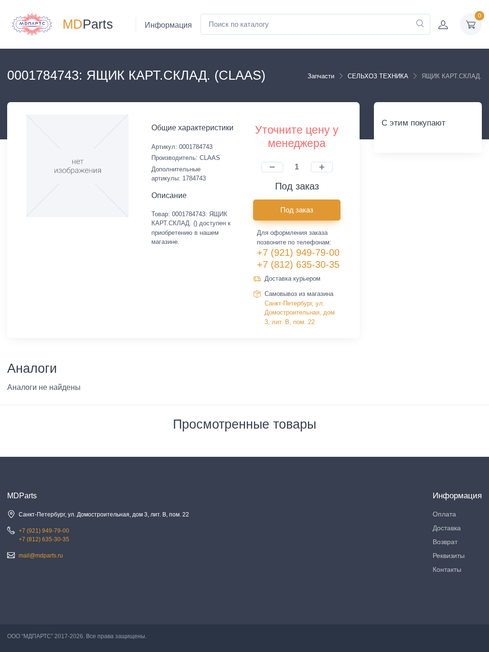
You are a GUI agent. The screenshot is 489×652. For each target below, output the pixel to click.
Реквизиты (449, 555)
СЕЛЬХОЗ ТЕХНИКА (378, 76)
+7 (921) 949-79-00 (298, 252)
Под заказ (296, 210)
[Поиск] (419, 24)
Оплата (444, 514)
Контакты (447, 569)
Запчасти (321, 76)
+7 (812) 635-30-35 (298, 264)
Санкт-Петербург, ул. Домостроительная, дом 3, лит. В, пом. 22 (300, 313)
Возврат (445, 542)
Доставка (447, 528)
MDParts (22, 496)
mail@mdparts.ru (41, 555)
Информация (168, 25)
